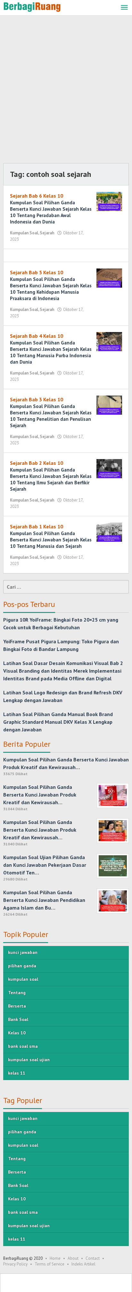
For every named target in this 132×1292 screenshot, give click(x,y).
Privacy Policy (15, 1264)
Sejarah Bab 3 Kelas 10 (36, 399)
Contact (93, 1258)
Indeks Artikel (83, 1264)
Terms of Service (49, 1264)
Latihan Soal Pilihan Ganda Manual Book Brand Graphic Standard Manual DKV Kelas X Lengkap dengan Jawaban (58, 722)
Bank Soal (18, 1019)
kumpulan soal (23, 979)
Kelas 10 (17, 1033)
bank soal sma (23, 1046)
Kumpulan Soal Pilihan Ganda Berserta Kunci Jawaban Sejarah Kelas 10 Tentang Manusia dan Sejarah (51, 539)
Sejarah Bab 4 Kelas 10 (36, 336)
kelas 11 (16, 1073)
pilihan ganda (22, 966)
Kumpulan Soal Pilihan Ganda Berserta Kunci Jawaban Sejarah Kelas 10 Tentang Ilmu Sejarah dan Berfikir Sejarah (51, 479)
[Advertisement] (66, 91)
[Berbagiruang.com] (32, 6)
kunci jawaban (22, 952)
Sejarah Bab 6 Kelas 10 (36, 196)
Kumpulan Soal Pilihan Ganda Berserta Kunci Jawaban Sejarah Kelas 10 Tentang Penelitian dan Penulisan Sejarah (51, 415)
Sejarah (47, 233)
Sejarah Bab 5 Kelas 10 (36, 272)
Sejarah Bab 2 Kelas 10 (36, 463)
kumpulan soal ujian (29, 1059)
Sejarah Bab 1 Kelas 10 (36, 526)
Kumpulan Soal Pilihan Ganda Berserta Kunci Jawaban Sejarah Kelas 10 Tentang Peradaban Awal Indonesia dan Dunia (51, 212)
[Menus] (124, 7)
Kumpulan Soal (24, 233)
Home (55, 1258)
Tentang (17, 992)
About (73, 1258)
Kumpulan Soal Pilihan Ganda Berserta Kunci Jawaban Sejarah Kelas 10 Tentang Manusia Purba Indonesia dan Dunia (51, 352)
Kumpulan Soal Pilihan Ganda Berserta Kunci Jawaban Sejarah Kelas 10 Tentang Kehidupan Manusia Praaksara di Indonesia (51, 288)
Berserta (17, 1006)
